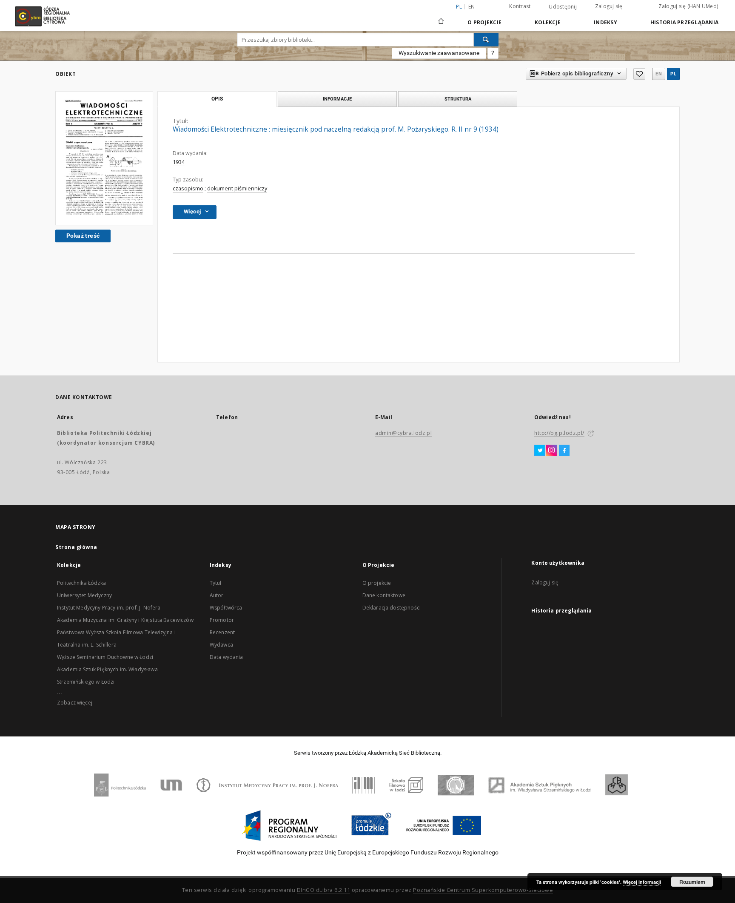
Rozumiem (692, 882)
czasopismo (188, 188)
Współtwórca (226, 607)
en (471, 6)
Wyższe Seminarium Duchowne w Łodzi (105, 657)
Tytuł (216, 583)
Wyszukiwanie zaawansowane (439, 52)
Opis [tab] (217, 99)
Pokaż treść (83, 235)
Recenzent (222, 632)
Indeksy (605, 22)
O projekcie (376, 583)
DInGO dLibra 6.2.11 (323, 890)
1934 (179, 162)
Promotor (222, 620)
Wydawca (221, 644)
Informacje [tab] (337, 99)
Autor (217, 595)
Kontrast (519, 6)
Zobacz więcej (74, 702)
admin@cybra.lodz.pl (403, 433)
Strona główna (76, 547)
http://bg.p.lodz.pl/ (559, 433)
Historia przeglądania (684, 22)
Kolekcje (548, 22)
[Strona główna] (441, 17)
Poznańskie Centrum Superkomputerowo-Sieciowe (483, 890)
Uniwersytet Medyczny (84, 595)
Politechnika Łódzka (81, 583)
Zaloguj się (609, 6)
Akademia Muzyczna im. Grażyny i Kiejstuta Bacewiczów (125, 620)
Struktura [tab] (457, 99)
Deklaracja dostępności (391, 607)
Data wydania (226, 657)
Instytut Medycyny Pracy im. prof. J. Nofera (108, 607)
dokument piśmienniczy (237, 188)
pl (673, 74)
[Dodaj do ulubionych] (639, 74)
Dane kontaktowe (383, 595)
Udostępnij (563, 6)
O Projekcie (484, 22)
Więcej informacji (642, 882)
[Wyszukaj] (486, 39)
